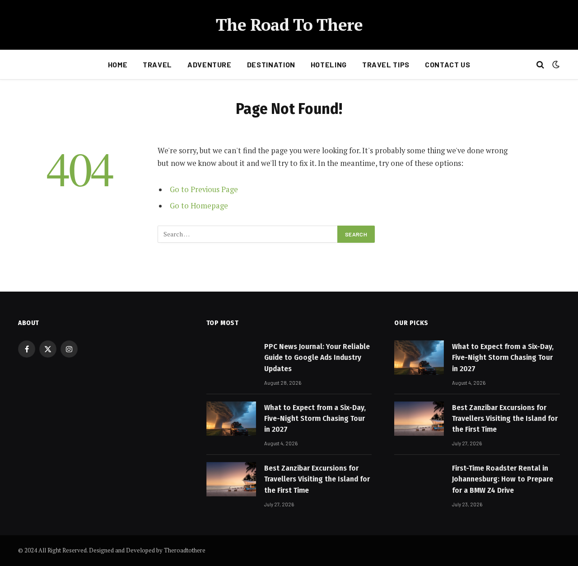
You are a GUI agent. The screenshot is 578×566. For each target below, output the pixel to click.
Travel (157, 64)
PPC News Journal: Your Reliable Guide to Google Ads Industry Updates (317, 357)
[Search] (540, 65)
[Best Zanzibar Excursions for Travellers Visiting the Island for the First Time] (231, 479)
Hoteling (329, 64)
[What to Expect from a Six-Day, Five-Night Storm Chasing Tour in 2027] (231, 418)
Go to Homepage (199, 206)
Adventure (209, 64)
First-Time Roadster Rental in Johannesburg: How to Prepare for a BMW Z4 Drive (502, 479)
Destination (271, 64)
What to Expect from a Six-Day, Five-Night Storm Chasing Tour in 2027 (315, 418)
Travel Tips (386, 64)
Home (118, 64)
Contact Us (447, 64)
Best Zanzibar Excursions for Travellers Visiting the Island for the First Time (317, 479)
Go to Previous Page (204, 189)
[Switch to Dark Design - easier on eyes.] (555, 65)
